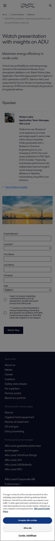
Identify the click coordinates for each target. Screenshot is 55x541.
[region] (27, 513)
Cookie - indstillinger (28, 535)
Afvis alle (28, 528)
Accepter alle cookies (27, 520)
